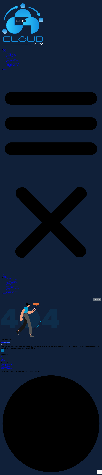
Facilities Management (11, 59)
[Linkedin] (2, 350)
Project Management (10, 64)
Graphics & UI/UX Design (6, 368)
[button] (51, 172)
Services (5, 51)
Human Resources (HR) (11, 54)
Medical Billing (9, 66)
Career (4, 68)
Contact (5, 69)
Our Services (3, 358)
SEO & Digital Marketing (11, 56)
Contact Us (3, 360)
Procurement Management (6, 366)
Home (4, 49)
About (4, 50)
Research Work (9, 58)
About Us (3, 356)
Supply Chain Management (12, 60)
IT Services (8, 53)
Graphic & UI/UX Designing (12, 63)
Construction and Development (13, 65)
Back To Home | (5, 342)
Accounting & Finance (11, 55)
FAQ (2, 359)
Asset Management (10, 61)
